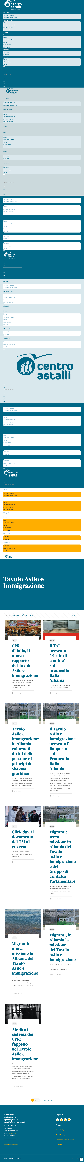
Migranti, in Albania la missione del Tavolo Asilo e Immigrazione (63, 947)
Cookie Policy (60, 1144)
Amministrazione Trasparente (65, 1139)
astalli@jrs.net (13, 1133)
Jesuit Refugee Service (11, 1144)
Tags (25, 615)
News (14, 640)
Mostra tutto (74, 615)
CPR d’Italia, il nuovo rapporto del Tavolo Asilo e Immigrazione (25, 660)
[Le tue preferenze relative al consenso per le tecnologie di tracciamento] (81, 1159)
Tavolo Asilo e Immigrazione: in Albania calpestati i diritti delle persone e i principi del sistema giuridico (25, 751)
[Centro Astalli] (12, 10)
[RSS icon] (77, 1158)
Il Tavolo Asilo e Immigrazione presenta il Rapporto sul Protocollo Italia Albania (63, 748)
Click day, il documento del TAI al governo (23, 839)
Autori (33, 615)
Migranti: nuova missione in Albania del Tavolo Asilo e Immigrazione (25, 958)
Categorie (16, 615)
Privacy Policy (60, 1130)
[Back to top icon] (73, 1158)
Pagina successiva (48, 1100)
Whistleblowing (60, 1134)
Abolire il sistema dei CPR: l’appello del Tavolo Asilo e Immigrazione (25, 1044)
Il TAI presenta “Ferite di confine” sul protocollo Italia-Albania (59, 663)
